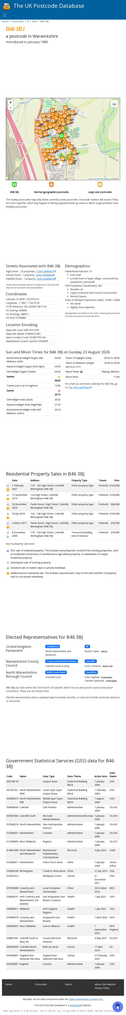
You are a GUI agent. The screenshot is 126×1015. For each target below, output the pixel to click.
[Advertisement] (63, 72)
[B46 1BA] (52, 121)
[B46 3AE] (63, 124)
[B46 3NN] (44, 154)
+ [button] (11, 102)
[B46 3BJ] (61, 136)
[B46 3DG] (71, 147)
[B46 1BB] (60, 113)
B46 (34, 21)
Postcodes (18, 21)
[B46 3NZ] (62, 159)
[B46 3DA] (74, 152)
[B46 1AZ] (55, 118)
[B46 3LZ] (54, 150)
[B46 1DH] (40, 132)
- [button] (11, 107)
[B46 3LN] (51, 151)
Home (5, 21)
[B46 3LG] (55, 144)
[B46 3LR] (52, 158)
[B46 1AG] (64, 116)
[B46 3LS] (54, 163)
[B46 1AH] (72, 113)
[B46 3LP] (47, 151)
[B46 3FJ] (70, 162)
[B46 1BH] (43, 116)
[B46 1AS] (45, 128)
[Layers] (114, 103)
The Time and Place (79, 387)
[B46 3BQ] (64, 136)
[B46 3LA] (45, 134)
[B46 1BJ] (49, 116)
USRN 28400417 (45, 271)
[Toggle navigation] (4, 15)
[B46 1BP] (37, 124)
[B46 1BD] (52, 110)
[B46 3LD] (59, 141)
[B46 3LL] (49, 157)
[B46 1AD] (65, 108)
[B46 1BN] (44, 120)
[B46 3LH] (59, 147)
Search (68, 984)
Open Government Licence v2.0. (86, 999)
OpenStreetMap (102, 178)
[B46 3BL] (59, 131)
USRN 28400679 (45, 278)
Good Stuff (76, 1005)
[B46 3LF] (54, 140)
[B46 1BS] (37, 131)
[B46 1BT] (42, 129)
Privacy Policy (102, 987)
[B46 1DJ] (40, 135)
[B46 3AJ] (62, 129)
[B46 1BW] (45, 124)
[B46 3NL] (46, 159)
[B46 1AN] (68, 122)
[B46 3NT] (50, 126)
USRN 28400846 (44, 275)
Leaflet (90, 178)
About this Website (105, 984)
